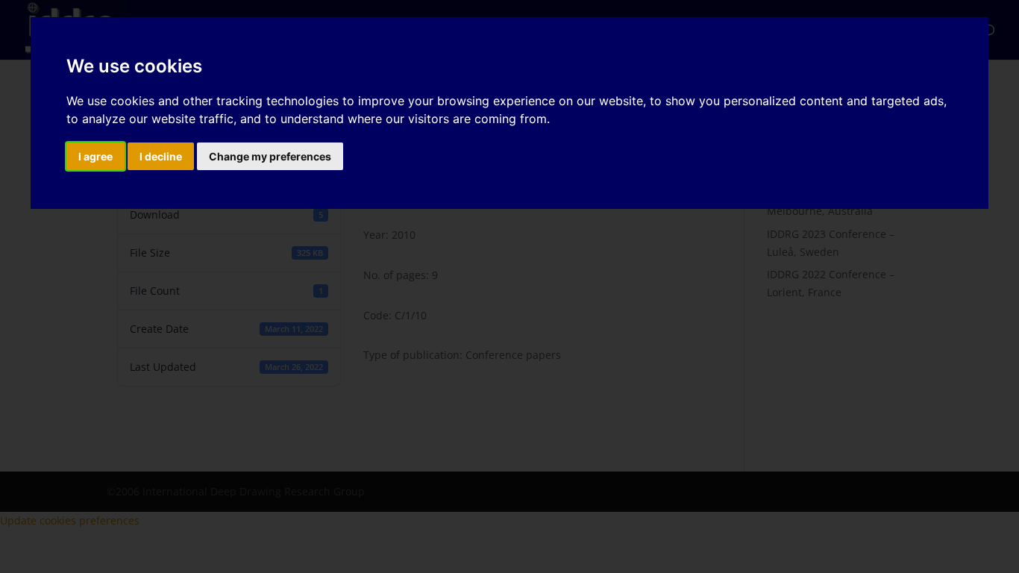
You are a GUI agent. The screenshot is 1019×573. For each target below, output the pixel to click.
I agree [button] (95, 156)
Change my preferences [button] (270, 156)
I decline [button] (160, 156)
